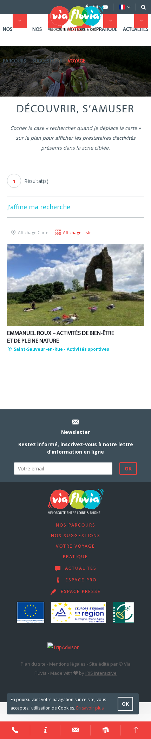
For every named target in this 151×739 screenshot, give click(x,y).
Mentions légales (67, 664)
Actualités (135, 29)
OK (125, 703)
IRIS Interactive (101, 673)
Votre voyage (76, 45)
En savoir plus (90, 708)
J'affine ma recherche (38, 207)
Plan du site (33, 664)
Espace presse (81, 591)
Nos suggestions (47, 45)
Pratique (106, 29)
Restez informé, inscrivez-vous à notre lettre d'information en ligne (75, 448)
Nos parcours (14, 45)
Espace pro (81, 580)
